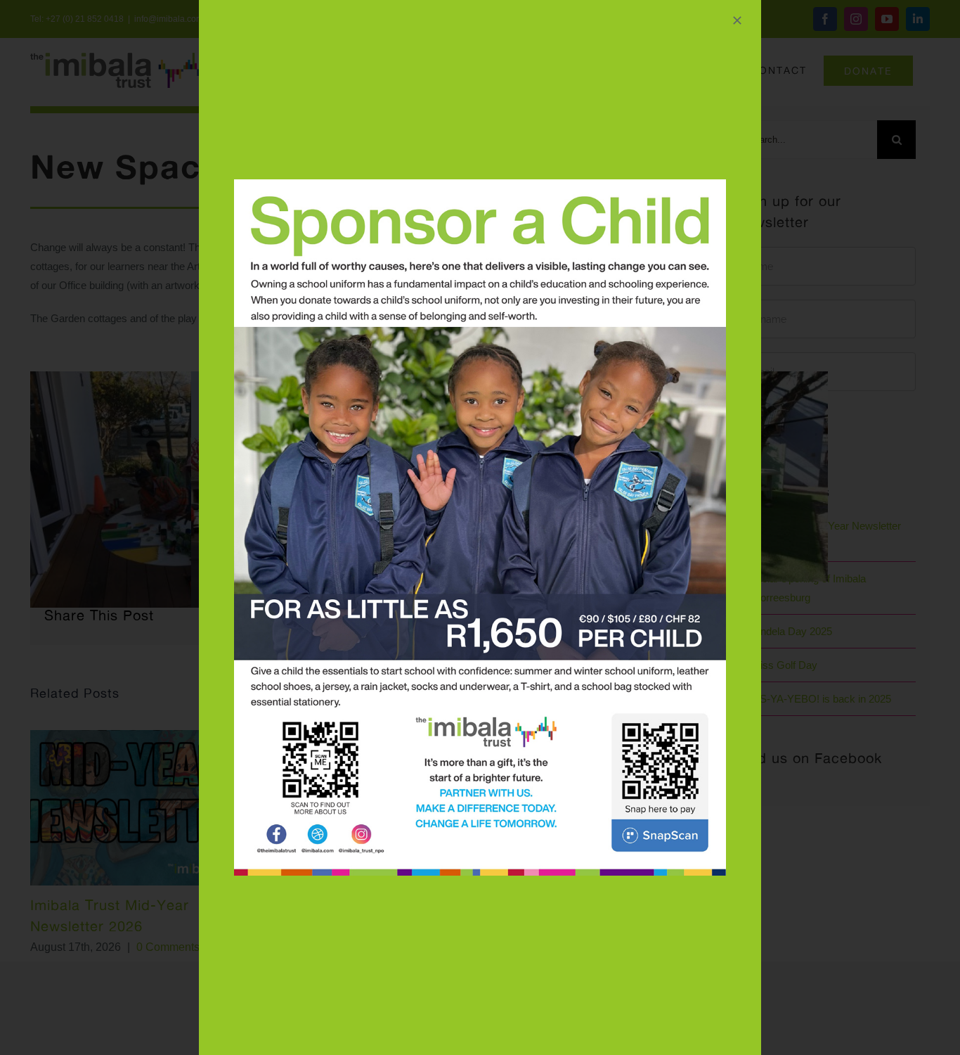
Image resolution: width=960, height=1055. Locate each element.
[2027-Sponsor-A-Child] (480, 185)
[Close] (737, 20)
